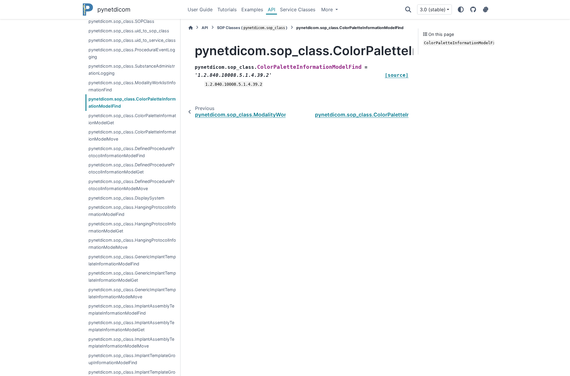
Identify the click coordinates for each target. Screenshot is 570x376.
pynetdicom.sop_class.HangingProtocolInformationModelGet (132, 227)
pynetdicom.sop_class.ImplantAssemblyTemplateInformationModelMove (131, 343)
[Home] (191, 28)
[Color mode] (460, 9)
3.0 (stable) (433, 9)
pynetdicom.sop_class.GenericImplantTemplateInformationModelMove (132, 293)
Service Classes (297, 9)
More (327, 9)
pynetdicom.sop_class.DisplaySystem (126, 197)
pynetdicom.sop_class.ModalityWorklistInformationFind (132, 86)
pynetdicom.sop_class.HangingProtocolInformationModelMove (132, 244)
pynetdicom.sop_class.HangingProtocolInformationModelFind (132, 211)
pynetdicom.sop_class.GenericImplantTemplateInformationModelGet (132, 276)
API (271, 9)
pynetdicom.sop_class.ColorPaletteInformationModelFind (132, 102)
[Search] (408, 9)
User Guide (200, 9)
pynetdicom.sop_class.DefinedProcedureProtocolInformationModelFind (131, 152)
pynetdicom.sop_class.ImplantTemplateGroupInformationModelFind (131, 359)
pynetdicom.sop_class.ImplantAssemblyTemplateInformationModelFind (131, 309)
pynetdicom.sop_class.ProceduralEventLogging (131, 53)
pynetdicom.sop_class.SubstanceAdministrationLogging (131, 69)
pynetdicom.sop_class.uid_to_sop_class (128, 30)
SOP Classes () (252, 28)
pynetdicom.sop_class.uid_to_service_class (132, 40)
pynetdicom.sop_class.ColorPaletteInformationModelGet (132, 119)
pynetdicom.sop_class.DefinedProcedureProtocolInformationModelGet (131, 168)
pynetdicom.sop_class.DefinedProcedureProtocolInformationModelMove (131, 185)
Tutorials (227, 9)
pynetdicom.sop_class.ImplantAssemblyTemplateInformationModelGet (131, 326)
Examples (252, 9)
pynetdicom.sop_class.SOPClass (121, 21)
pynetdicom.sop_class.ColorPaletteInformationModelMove (132, 135)
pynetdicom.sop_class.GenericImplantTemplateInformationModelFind (132, 260)
